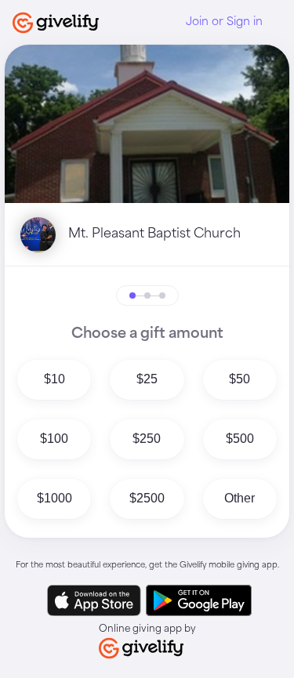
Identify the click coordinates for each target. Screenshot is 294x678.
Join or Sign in (224, 21)
